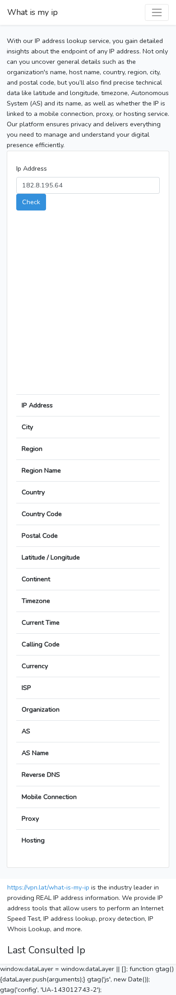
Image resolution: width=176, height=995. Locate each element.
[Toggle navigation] (157, 12)
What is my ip (32, 12)
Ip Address (31, 168)
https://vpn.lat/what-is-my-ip (48, 887)
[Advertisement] (88, 306)
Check (31, 201)
